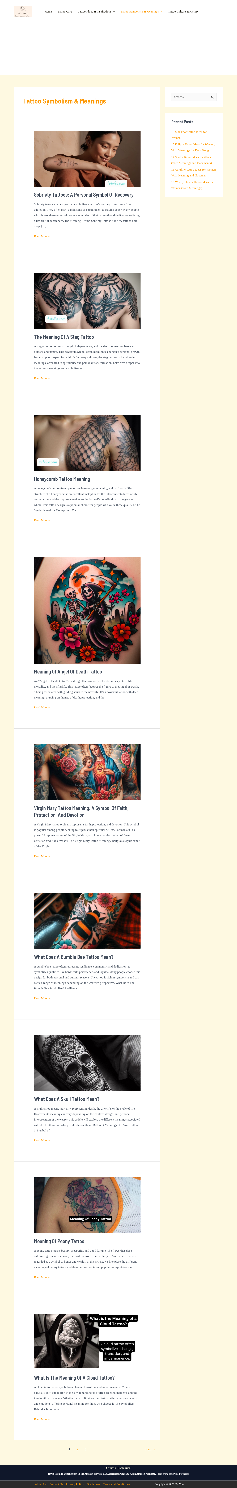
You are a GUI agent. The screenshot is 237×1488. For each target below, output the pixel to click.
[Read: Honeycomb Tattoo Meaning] (87, 442)
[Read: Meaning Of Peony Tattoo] (87, 1205)
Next (150, 1449)
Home (48, 11)
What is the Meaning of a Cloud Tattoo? (74, 1377)
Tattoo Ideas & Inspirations (94, 11)
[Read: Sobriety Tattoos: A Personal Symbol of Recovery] (87, 158)
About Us (40, 1484)
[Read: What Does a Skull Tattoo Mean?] (87, 1063)
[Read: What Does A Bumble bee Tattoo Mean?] (87, 921)
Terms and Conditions (116, 1484)
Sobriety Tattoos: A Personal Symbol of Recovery (84, 194)
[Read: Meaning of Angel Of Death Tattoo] (87, 610)
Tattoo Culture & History (183, 11)
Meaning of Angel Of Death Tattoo (68, 671)
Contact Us (56, 1484)
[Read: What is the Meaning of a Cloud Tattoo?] (87, 1341)
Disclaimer (93, 1484)
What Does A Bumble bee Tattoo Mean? (73, 957)
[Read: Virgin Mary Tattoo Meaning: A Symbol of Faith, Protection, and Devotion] (87, 772)
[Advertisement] (118, 46)
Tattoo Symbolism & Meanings (140, 11)
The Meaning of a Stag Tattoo (64, 337)
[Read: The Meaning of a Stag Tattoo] (87, 300)
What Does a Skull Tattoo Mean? (66, 1099)
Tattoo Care (65, 11)
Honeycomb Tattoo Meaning (62, 479)
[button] (113, 11)
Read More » (42, 236)
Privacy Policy (75, 1484)
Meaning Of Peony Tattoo (59, 1241)
